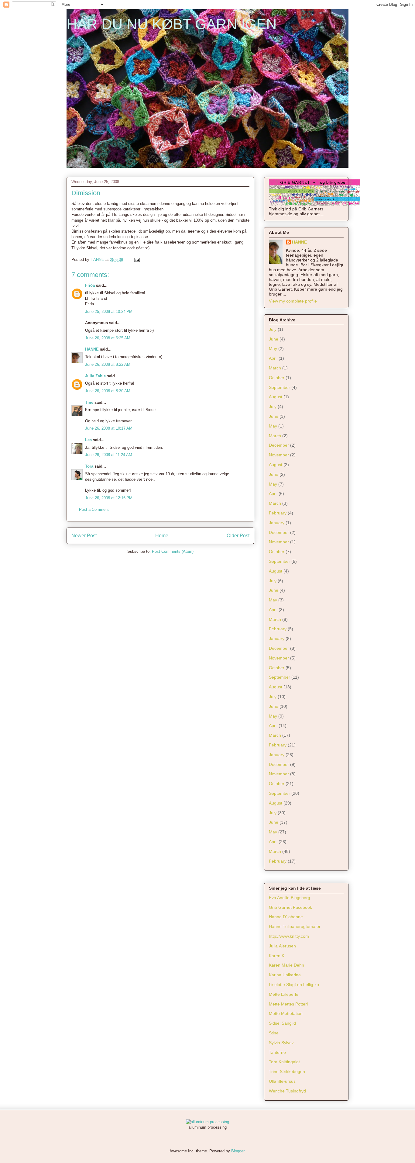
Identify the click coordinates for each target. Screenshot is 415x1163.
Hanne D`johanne (286, 916)
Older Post (238, 535)
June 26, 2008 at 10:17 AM (108, 428)
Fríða (90, 285)
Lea (88, 440)
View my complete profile (293, 301)
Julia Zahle (95, 376)
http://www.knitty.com (289, 936)
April (273, 358)
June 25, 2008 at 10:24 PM (108, 311)
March (275, 367)
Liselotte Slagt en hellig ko (294, 984)
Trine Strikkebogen (287, 1071)
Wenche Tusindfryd (287, 1091)
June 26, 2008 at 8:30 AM (107, 391)
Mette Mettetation (286, 1013)
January (276, 522)
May (273, 348)
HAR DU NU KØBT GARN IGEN (172, 24)
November (279, 454)
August (275, 396)
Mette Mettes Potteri (288, 1004)
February (277, 513)
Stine (274, 1032)
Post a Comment (94, 509)
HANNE (92, 349)
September (279, 387)
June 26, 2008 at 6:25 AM (107, 338)
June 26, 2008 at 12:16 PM (108, 498)
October (276, 377)
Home (161, 535)
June (273, 339)
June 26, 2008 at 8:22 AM (107, 364)
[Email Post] (136, 259)
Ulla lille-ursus (282, 1081)
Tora (89, 466)
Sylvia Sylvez (281, 1042)
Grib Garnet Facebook (290, 907)
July (272, 329)
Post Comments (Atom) (173, 551)
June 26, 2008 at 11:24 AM (108, 454)
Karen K (276, 955)
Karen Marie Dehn (286, 965)
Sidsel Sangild (282, 1023)
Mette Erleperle (283, 994)
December (279, 445)
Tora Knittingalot (284, 1061)
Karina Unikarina (285, 974)
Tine (89, 402)
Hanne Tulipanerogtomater (295, 926)
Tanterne (277, 1052)
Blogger (237, 1151)
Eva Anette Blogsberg (289, 897)
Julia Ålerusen (282, 945)
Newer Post (84, 535)
